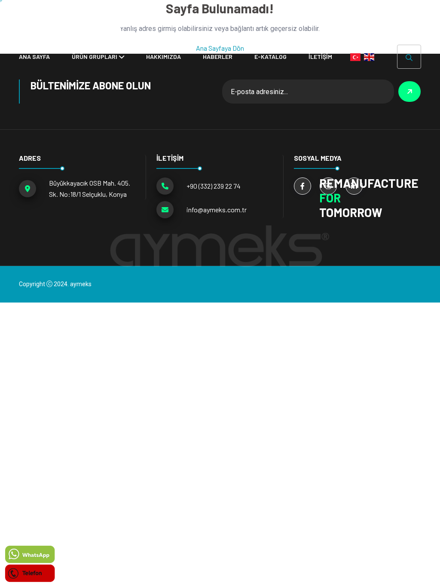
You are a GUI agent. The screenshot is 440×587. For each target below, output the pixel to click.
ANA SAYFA (34, 56)
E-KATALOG (270, 56)
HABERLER (217, 56)
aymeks (81, 284)
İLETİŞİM (320, 56)
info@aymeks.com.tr (216, 209)
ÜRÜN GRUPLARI (94, 56)
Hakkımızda (163, 56)
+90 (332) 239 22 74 (213, 186)
